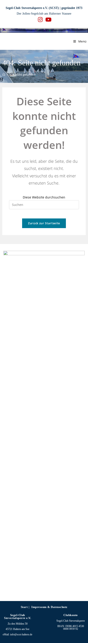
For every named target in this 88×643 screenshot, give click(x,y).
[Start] (3, 75)
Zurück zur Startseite (44, 223)
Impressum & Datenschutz (49, 607)
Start (24, 607)
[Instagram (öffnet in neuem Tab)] (40, 19)
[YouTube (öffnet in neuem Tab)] (47, 19)
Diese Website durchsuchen (44, 197)
